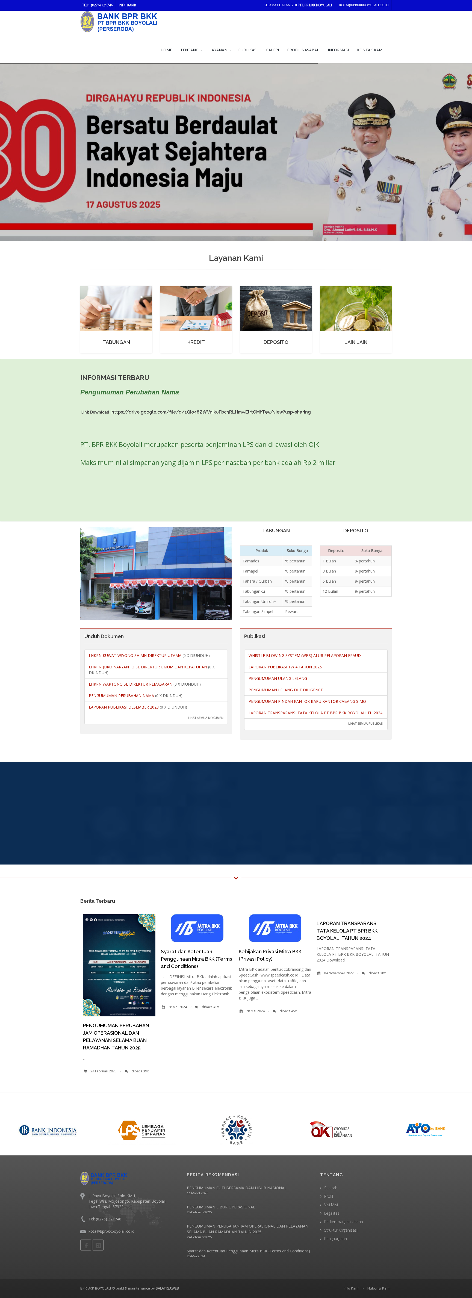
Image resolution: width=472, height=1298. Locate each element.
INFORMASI (338, 49)
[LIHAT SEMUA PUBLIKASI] (249, 724)
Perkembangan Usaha (343, 1221)
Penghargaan (335, 1238)
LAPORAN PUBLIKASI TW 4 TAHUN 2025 (285, 666)
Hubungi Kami (378, 1288)
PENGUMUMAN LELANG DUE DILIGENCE (286, 689)
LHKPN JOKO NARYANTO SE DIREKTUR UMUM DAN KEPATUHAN (148, 666)
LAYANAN (218, 49)
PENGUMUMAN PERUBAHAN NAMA (122, 695)
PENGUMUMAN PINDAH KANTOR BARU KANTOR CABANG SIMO (307, 701)
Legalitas (332, 1213)
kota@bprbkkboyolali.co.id (364, 5)
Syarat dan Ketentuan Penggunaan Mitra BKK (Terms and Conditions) (196, 959)
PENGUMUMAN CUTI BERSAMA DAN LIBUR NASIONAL (237, 1187)
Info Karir (351, 1288)
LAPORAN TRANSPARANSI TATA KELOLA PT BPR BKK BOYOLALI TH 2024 (315, 712)
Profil (328, 1196)
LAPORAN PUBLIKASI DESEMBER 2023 (124, 707)
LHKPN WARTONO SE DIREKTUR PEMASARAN (131, 684)
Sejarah (330, 1187)
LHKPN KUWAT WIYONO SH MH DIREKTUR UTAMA (135, 655)
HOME (166, 49)
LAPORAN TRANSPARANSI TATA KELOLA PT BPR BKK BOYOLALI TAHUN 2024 (347, 931)
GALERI (272, 49)
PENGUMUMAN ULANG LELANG (278, 678)
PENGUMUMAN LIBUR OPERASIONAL (221, 1207)
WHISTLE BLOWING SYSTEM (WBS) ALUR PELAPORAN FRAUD (305, 655)
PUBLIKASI (248, 49)
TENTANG (189, 49)
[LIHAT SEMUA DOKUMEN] (89, 718)
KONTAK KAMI (370, 49)
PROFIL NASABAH (303, 49)
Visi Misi (331, 1204)
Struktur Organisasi (341, 1230)
